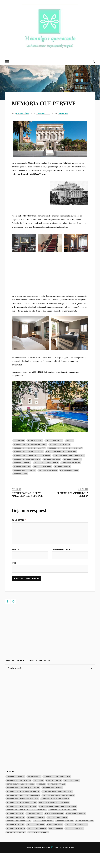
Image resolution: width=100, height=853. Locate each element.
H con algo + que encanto (19, 780)
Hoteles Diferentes (73, 459)
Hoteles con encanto (60, 444)
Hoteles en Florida (15, 817)
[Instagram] (13, 601)
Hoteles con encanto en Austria (57, 791)
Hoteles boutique (56, 784)
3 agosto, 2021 (43, 113)
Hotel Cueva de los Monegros (20, 784)
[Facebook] (7, 601)
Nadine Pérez (22, 113)
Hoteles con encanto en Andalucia (23, 791)
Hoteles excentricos (43, 821)
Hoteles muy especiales (24, 470)
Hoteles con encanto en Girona (21, 806)
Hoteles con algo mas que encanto (30, 444)
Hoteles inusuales (42, 466)
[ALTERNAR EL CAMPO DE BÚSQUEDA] (93, 61)
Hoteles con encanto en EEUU (55, 799)
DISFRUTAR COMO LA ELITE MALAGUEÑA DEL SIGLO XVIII (27, 494)
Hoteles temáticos (74, 828)
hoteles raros (20, 474)
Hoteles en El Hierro (75, 813)
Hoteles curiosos (52, 459)
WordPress (44, 847)
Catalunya (63, 113)
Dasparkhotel (34, 776)
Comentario (19, 520)
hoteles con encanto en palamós (68, 455)
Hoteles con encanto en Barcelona (23, 795)
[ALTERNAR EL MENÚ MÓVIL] (7, 61)
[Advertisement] (50, 223)
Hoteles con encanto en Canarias (58, 795)
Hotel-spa (38, 780)
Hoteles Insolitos (22, 466)
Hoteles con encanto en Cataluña (29, 448)
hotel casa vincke (54, 440)
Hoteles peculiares (69, 470)
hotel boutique (35, 440)
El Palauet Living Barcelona (57, 776)
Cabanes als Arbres (15, 776)
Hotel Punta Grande (16, 832)
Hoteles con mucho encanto (27, 459)
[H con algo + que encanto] (50, 50)
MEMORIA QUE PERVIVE (44, 103)
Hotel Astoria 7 (53, 780)
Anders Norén (67, 847)
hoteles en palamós (70, 463)
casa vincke (19, 440)
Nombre (16, 549)
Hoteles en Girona (22, 463)
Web (14, 563)
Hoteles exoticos (65, 821)
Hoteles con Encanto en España (28, 451)
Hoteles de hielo (34, 813)
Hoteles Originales (48, 470)
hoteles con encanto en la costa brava (32, 455)
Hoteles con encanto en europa (61, 451)
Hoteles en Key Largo (58, 817)
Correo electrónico (63, 549)
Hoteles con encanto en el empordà (65, 448)
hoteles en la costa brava (46, 463)
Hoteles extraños (84, 821)
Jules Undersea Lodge (39, 832)
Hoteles (70, 440)
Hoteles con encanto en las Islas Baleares (26, 810)
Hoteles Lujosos (62, 466)
